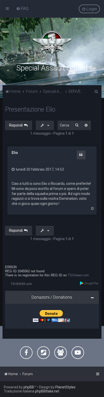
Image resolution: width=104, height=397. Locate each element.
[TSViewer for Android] (89, 283)
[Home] (52, 43)
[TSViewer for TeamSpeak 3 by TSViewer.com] (19, 283)
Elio (15, 153)
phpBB (28, 387)
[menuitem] (22, 8)
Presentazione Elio (30, 109)
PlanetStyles (65, 387)
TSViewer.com (78, 275)
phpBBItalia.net (47, 391)
